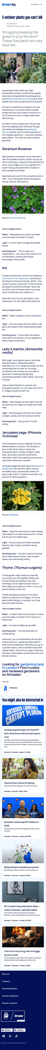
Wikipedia (14, 514)
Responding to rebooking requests (21, 867)
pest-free (15, 365)
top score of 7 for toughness (15, 278)
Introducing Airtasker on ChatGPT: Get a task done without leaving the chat (22, 733)
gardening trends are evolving (19, 98)
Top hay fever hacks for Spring (19, 782)
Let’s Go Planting (17, 217)
